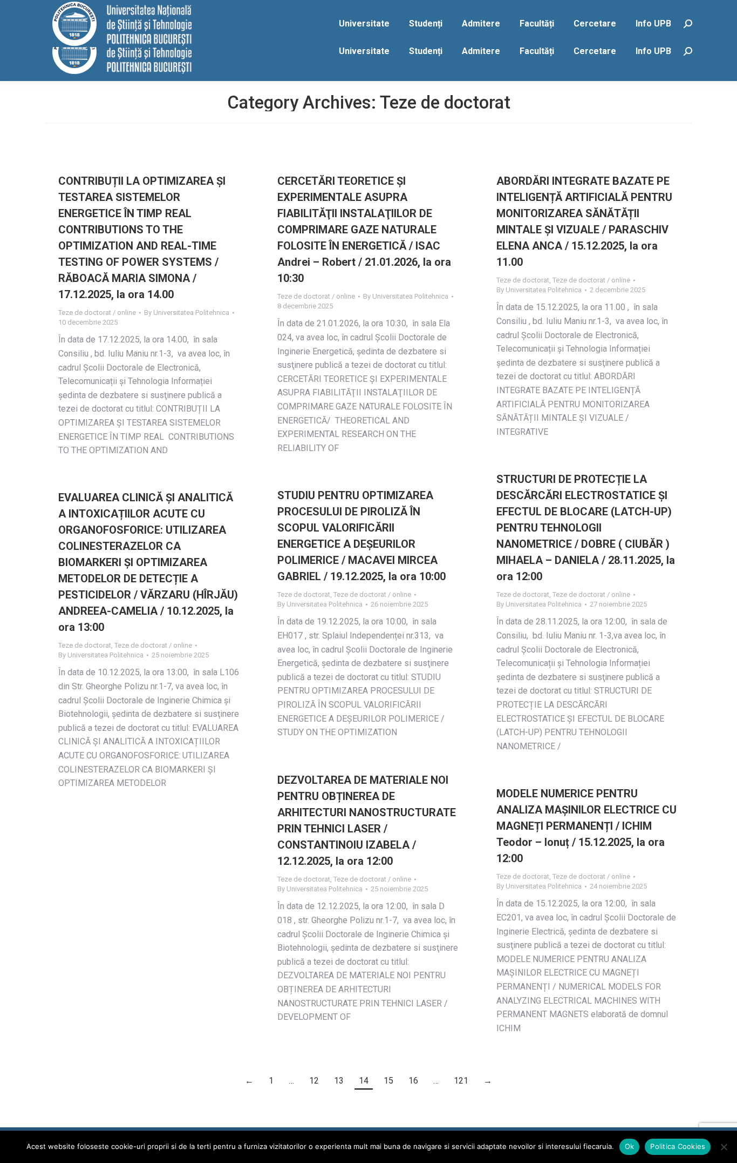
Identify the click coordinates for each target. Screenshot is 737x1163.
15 (388, 1080)
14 (363, 1080)
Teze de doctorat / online (97, 312)
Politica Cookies (677, 1146)
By (186, 312)
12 (314, 1080)
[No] (723, 1146)
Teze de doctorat (522, 280)
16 (413, 1080)
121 (461, 1080)
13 (339, 1080)
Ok (629, 1146)
